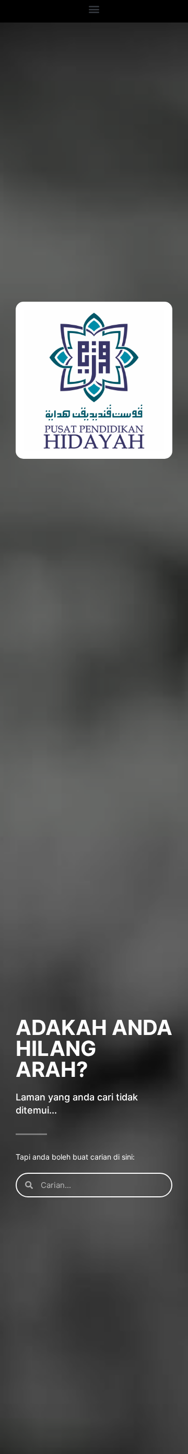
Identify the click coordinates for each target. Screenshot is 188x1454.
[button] (94, 8)
